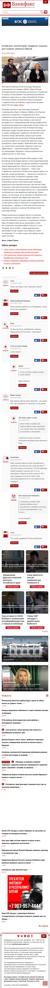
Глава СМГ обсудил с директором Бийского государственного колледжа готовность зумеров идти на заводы (24, 916)
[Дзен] (25, 936)
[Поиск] (41, 12)
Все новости (43, 926)
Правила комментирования (18, 979)
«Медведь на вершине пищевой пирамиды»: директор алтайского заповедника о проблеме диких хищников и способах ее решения (24, 765)
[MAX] (28, 936)
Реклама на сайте (33, 981)
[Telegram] (9, 268)
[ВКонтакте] (3, 268)
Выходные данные (10, 977)
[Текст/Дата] (45, 12)
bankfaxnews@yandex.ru (20, 944)
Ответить (14, 291)
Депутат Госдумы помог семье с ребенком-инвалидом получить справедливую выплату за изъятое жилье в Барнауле (23, 742)
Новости (6, 695)
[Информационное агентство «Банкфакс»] (19, 5)
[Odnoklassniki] (31, 936)
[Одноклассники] (6, 268)
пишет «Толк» (19, 105)
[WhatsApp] (13, 268)
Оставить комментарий (39, 273)
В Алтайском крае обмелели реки (14, 870)
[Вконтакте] (21, 936)
